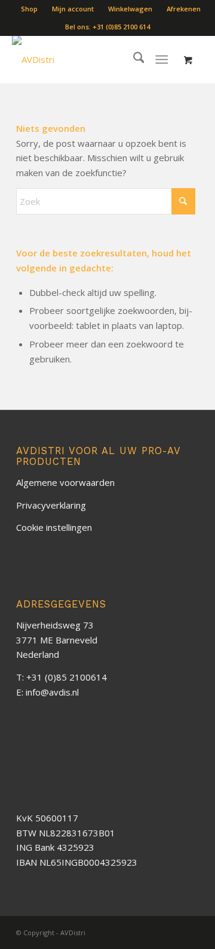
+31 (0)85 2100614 (66, 677)
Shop (29, 8)
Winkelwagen (130, 8)
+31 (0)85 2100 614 (121, 26)
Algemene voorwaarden (65, 482)
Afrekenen (184, 8)
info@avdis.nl (52, 692)
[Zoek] (133, 59)
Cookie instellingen (54, 527)
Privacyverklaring (51, 505)
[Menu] (162, 59)
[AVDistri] (60, 59)
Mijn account (73, 8)
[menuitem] (29, 9)
